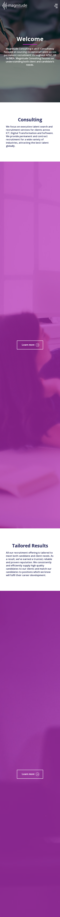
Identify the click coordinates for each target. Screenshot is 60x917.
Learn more (28, 345)
